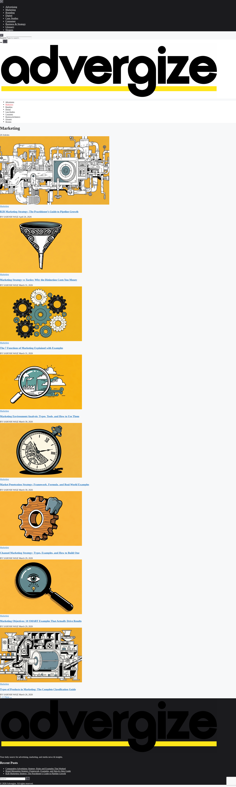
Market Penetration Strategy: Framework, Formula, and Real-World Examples (44, 484)
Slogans (9, 29)
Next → (8, 697)
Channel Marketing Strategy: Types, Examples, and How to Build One (39, 552)
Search (3, 38)
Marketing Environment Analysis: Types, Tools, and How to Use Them (39, 416)
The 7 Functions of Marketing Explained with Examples (31, 348)
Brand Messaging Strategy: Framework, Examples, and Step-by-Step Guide (38, 771)
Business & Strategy (15, 24)
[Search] (5, 41)
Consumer (10, 21)
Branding (10, 12)
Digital (8, 15)
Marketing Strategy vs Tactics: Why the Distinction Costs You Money (38, 279)
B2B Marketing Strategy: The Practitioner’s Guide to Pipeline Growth (39, 211)
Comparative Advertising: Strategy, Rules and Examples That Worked (35, 768)
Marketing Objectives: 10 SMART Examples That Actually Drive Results (41, 621)
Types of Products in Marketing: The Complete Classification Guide (38, 689)
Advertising (11, 6)
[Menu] (1, 42)
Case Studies (11, 18)
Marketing (10, 9)
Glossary (9, 27)
